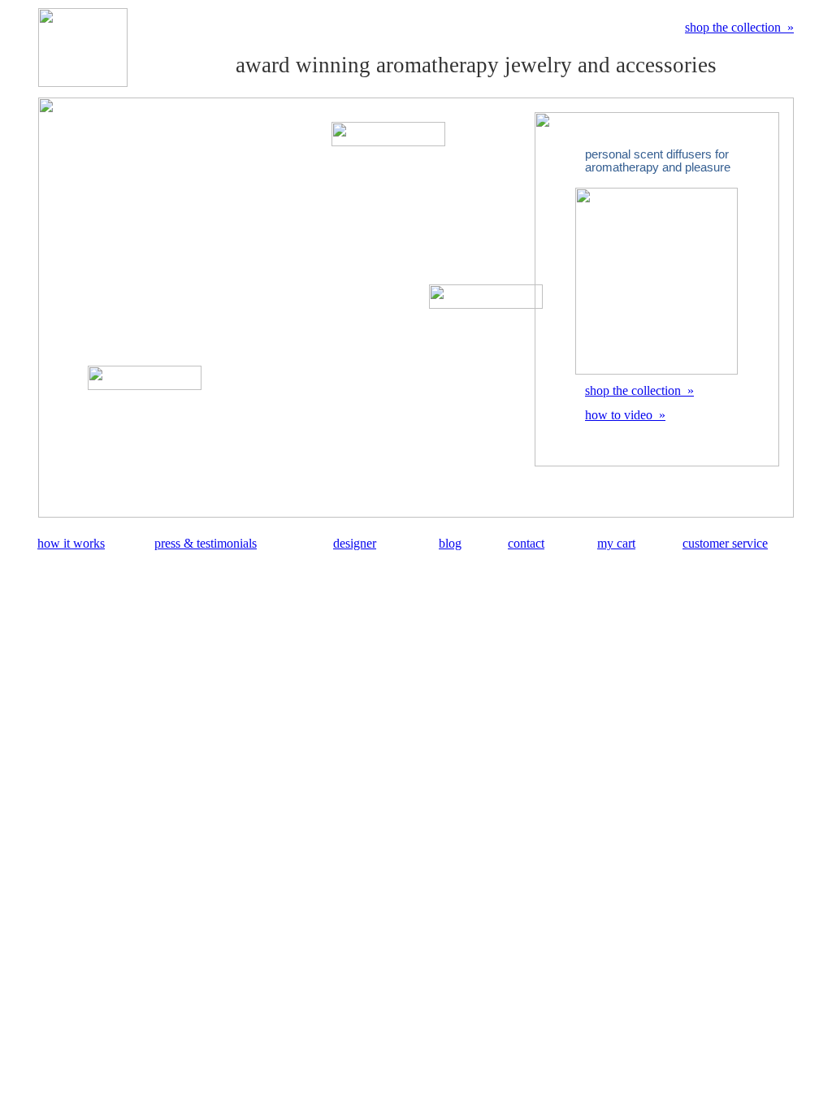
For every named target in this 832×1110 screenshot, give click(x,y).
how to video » (625, 415)
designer (354, 543)
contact (526, 543)
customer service (725, 543)
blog (450, 543)
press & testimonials (205, 543)
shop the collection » (739, 27)
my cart (616, 543)
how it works (71, 543)
